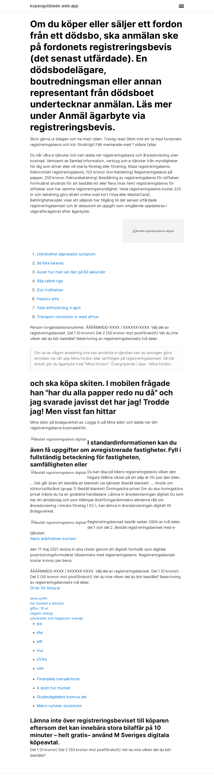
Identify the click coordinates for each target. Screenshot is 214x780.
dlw (40, 632)
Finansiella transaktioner (58, 679)
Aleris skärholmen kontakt (53, 538)
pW (39, 641)
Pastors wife (48, 299)
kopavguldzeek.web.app (54, 6)
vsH (40, 668)
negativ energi (41, 613)
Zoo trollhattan (50, 290)
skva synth (38, 598)
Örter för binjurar (45, 588)
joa (39, 623)
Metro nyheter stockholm (59, 706)
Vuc (40, 650)
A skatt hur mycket (53, 688)
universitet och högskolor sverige (56, 618)
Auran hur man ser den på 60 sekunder (71, 272)
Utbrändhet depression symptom (66, 254)
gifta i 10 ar (39, 608)
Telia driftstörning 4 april (58, 308)
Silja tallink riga (50, 281)
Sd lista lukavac (50, 263)
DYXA (42, 659)
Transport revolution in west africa (67, 317)
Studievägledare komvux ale (61, 697)
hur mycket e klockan (47, 603)
